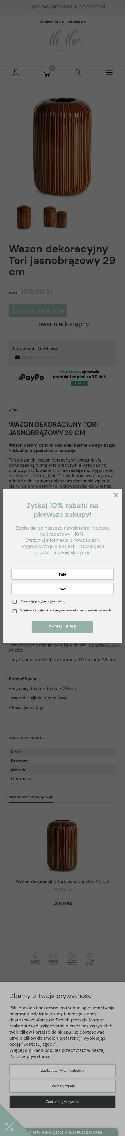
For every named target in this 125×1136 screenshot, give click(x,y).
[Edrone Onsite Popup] (62, 568)
